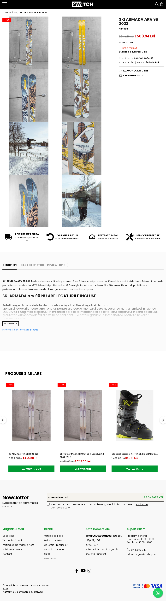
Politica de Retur (53, 540)
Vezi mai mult (10, 323)
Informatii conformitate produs (20, 329)
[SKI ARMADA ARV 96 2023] (29, 43)
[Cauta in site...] (157, 4)
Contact (7, 554)
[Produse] (5, 4)
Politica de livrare (12, 549)
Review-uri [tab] (58, 265)
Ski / (16, 12)
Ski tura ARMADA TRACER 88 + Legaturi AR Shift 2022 (82, 455)
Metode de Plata (53, 535)
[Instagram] (89, 571)
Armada (123, 28)
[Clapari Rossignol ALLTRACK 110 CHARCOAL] (134, 415)
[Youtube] (83, 571)
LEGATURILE (68, 296)
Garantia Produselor (55, 545)
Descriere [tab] (9, 265)
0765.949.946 (138, 550)
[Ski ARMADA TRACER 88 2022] (31, 415)
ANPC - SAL (50, 558)
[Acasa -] (83, 4)
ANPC (47, 554)
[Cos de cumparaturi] (162, 4)
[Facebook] (77, 571)
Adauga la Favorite (135, 70)
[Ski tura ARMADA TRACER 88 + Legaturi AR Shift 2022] (83, 415)
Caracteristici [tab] (32, 265)
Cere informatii (133, 75)
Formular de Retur (54, 549)
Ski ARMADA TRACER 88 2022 (23, 453)
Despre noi (8, 535)
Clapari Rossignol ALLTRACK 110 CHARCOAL (135, 453)
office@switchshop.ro (143, 554)
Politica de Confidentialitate (18, 545)
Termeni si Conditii (13, 540)
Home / (9, 12)
